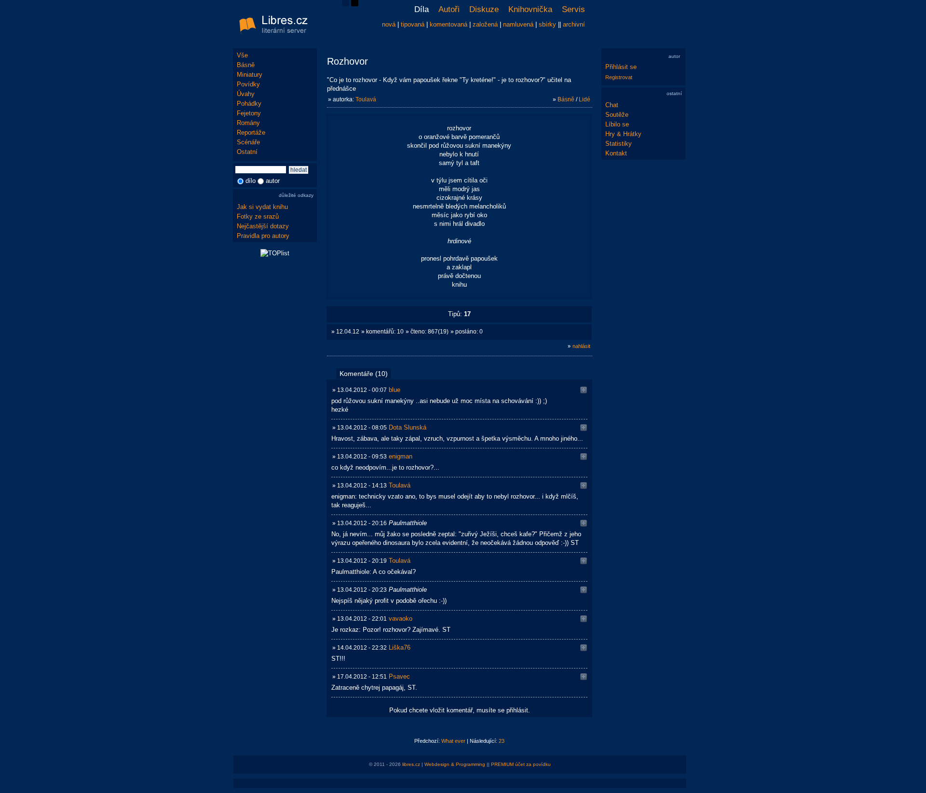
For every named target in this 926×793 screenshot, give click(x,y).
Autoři (449, 9)
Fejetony (249, 113)
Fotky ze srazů (258, 216)
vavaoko (400, 618)
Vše (242, 55)
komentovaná (448, 24)
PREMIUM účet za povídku (521, 764)
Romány (248, 122)
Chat (611, 105)
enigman (400, 456)
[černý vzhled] (354, 4)
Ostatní (247, 151)
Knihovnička (530, 9)
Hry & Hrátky (623, 134)
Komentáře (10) (364, 373)
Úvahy (246, 93)
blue (394, 389)
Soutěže (616, 114)
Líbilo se (617, 124)
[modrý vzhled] (345, 4)
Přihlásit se (621, 66)
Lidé (584, 99)
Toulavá (365, 99)
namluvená (518, 24)
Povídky (248, 84)
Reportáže (251, 132)
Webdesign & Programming (454, 764)
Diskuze (484, 9)
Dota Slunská (407, 427)
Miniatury (249, 74)
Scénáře (248, 142)
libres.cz (411, 764)
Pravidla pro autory (263, 235)
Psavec (399, 676)
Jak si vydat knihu (262, 206)
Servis (573, 9)
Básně (246, 65)
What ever (453, 741)
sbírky (547, 24)
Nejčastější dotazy (263, 226)
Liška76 (399, 647)
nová (388, 24)
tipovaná (412, 24)
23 (501, 741)
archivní (574, 24)
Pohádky (249, 103)
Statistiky (618, 143)
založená (485, 24)
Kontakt (616, 153)
